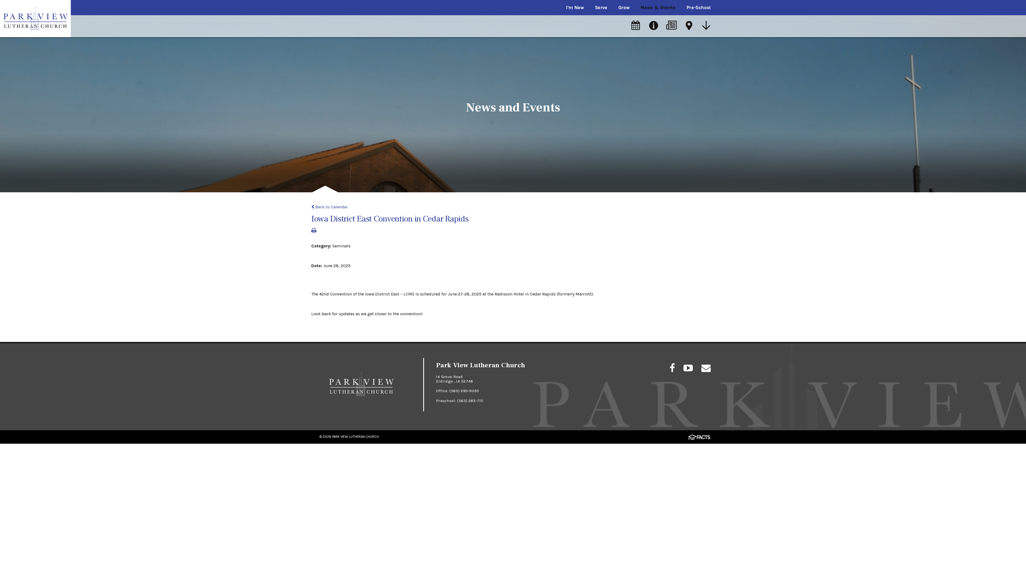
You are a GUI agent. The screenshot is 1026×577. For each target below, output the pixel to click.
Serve (601, 7)
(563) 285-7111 (470, 400)
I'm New (575, 7)
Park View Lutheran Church (355, 437)
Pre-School (698, 7)
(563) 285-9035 (464, 390)
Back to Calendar (331, 206)
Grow (624, 7)
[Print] (313, 230)
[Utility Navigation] (706, 26)
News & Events (657, 7)
